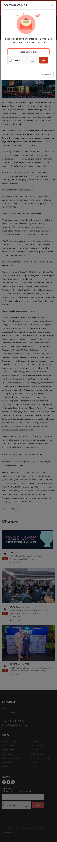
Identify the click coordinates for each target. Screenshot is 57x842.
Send (43, 60)
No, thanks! (46, 74)
